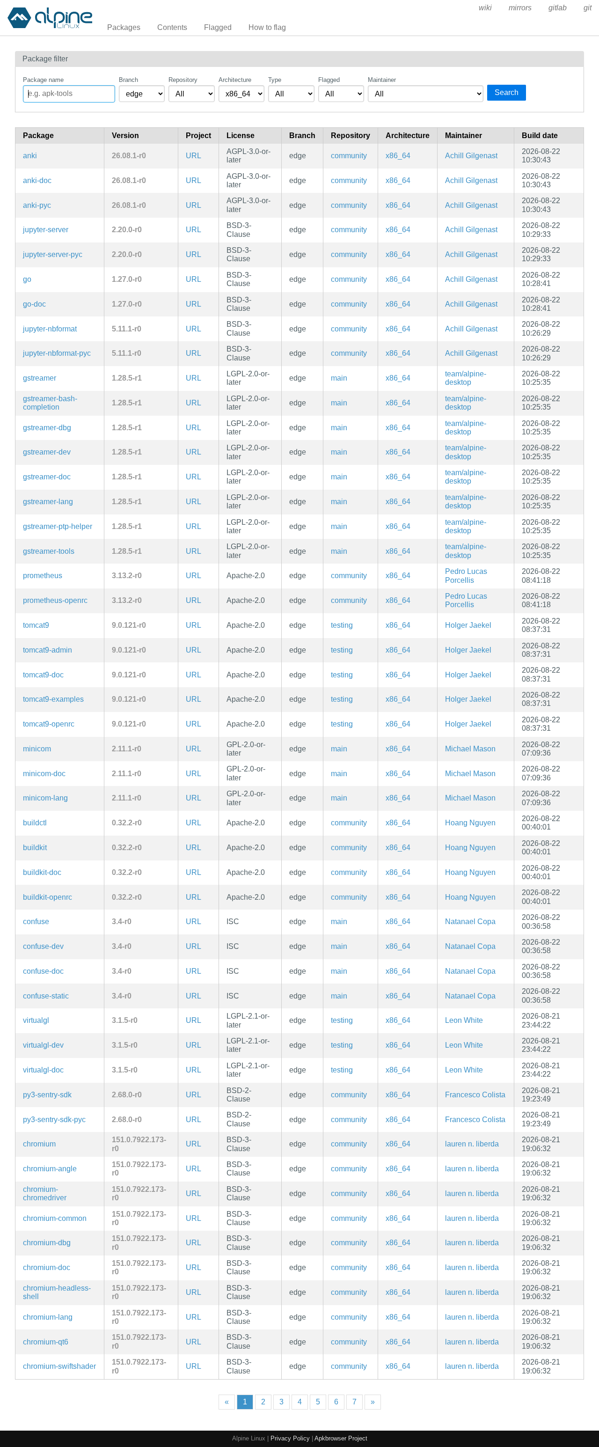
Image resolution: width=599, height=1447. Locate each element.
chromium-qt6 (45, 1342)
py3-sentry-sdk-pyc (54, 1120)
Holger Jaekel (468, 625)
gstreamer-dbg (47, 428)
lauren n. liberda (472, 1144)
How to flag (267, 27)
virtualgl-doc (43, 1070)
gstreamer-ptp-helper (57, 526)
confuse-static (46, 996)
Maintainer (382, 79)
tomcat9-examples (53, 699)
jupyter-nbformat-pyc (57, 353)
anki (30, 156)
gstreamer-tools (48, 551)
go (27, 279)
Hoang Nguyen (470, 823)
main (339, 378)
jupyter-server (45, 230)
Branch (128, 79)
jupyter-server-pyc (52, 254)
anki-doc (37, 180)
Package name (43, 79)
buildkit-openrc (47, 897)
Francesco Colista (475, 1095)
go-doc (34, 304)
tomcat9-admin (47, 650)
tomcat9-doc (43, 675)
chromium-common (55, 1218)
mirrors (520, 8)
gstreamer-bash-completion (50, 403)
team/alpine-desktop (465, 378)
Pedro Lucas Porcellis (466, 575)
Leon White (464, 1020)
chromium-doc (46, 1267)
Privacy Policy (290, 1438)
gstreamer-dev (47, 452)
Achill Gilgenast (471, 156)
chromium (39, 1144)
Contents (172, 27)
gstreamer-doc (47, 477)
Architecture (235, 79)
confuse (36, 921)
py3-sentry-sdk (47, 1095)
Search (507, 92)
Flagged (218, 27)
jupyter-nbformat (50, 329)
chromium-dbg (47, 1243)
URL (193, 156)
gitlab (557, 8)
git (588, 8)
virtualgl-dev (43, 1045)
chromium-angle (50, 1169)
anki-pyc (37, 205)
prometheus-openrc (55, 600)
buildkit (35, 848)
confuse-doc (43, 971)
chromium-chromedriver (44, 1193)
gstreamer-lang (48, 502)
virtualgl (36, 1020)
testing (342, 625)
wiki (485, 8)
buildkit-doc (42, 872)
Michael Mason (470, 749)
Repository (182, 79)
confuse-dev (43, 946)
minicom (37, 749)
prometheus (42, 576)
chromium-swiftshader (59, 1366)
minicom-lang (45, 798)
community (349, 156)
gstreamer (39, 378)
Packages (123, 27)
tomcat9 (36, 625)
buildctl (35, 823)
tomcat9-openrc (48, 724)
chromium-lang (48, 1317)
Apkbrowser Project (340, 1438)
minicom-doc (44, 774)
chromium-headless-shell (57, 1292)
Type (274, 79)
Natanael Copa (470, 921)
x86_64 (398, 156)
